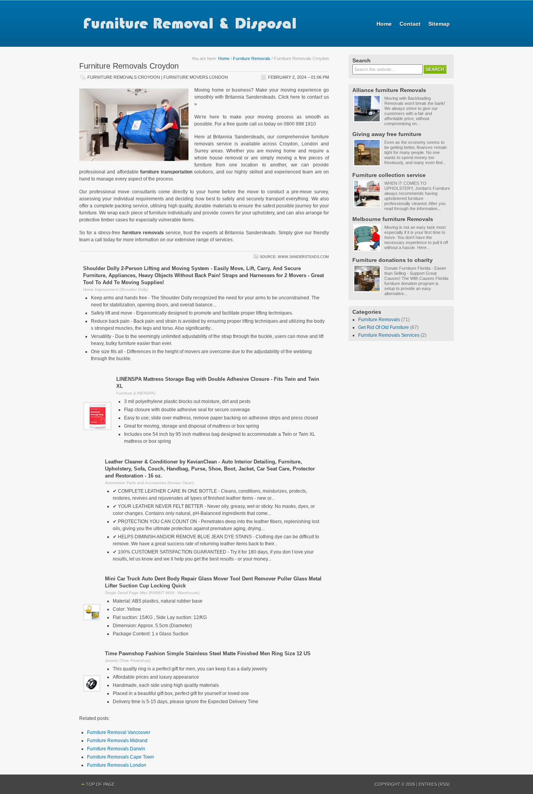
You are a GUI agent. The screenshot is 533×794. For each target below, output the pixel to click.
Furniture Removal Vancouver (118, 732)
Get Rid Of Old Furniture (383, 327)
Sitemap (439, 24)
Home (384, 24)
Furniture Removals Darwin (116, 749)
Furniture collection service (389, 175)
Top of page (100, 784)
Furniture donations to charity (392, 260)
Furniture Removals (251, 58)
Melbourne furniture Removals (392, 219)
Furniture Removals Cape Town (120, 757)
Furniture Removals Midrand (117, 740)
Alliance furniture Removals (389, 90)
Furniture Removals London (116, 765)
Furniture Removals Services (388, 335)
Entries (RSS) (434, 784)
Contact (410, 24)
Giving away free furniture (386, 134)
